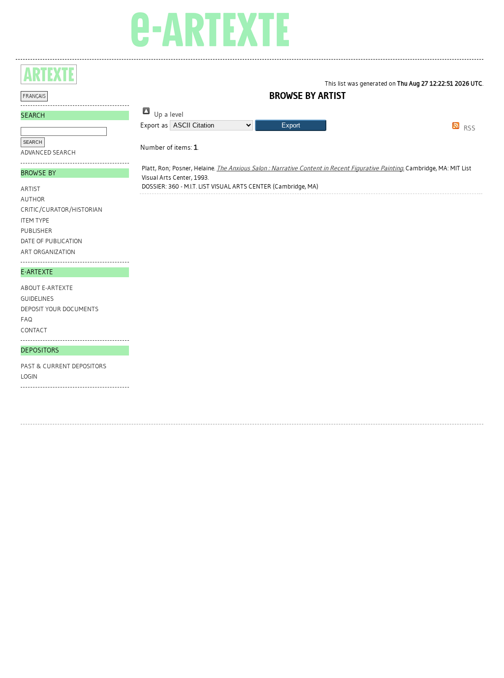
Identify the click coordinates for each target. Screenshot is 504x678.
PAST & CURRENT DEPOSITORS (63, 366)
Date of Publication (51, 241)
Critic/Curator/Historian (61, 209)
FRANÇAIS (34, 96)
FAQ (26, 319)
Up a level (168, 114)
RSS (468, 128)
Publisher (36, 230)
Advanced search (48, 152)
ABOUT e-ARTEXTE (47, 287)
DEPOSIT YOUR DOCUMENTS (59, 309)
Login (29, 376)
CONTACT (34, 330)
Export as (154, 125)
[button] (290, 125)
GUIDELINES (37, 298)
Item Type (35, 220)
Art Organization (48, 252)
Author (33, 199)
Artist (30, 189)
